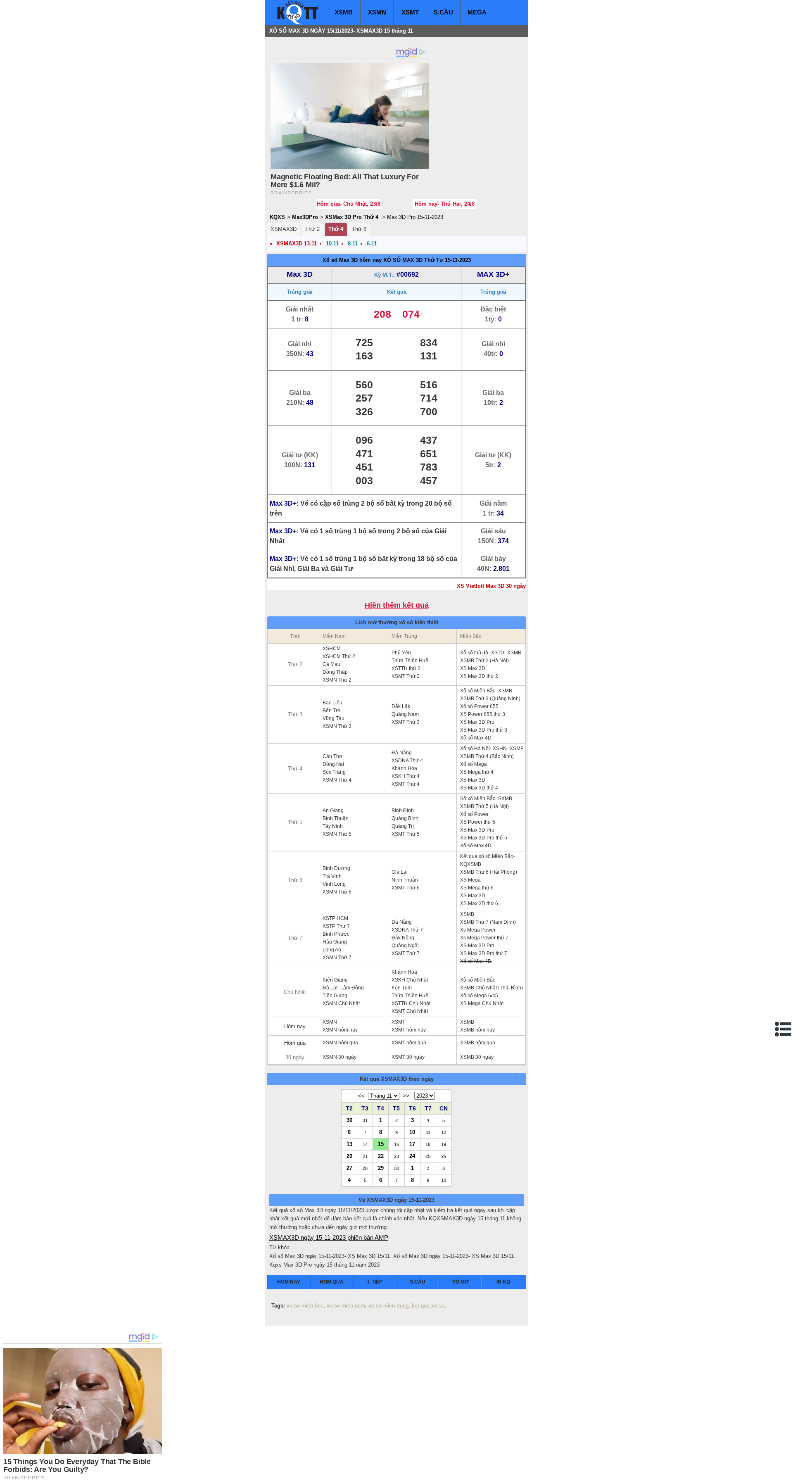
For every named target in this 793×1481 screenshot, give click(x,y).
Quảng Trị (403, 826)
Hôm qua (295, 1043)
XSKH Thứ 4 (406, 776)
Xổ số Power (474, 814)
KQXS (277, 217)
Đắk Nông (403, 938)
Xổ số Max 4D (475, 738)
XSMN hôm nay (340, 1030)
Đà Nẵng (402, 753)
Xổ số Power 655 (479, 706)
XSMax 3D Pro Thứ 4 (351, 217)
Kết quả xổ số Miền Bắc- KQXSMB (487, 860)
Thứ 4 (335, 229)
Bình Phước (336, 934)
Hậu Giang (335, 942)
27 (349, 1168)
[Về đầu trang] (785, 1473)
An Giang (333, 810)
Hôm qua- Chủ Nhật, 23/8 (348, 204)
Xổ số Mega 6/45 (479, 995)
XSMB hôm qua (477, 1043)
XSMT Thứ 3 (406, 722)
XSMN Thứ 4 (337, 780)
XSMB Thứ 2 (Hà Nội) (484, 660)
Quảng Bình (405, 818)
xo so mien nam (346, 1306)
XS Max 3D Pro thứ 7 (483, 953)
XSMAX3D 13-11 (296, 243)
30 (349, 1120)
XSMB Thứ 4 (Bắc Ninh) (487, 756)
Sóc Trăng (334, 772)
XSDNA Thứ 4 (407, 760)
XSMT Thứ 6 (406, 888)
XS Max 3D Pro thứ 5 (483, 838)
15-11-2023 (458, 260)
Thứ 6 (359, 229)
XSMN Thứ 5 (337, 834)
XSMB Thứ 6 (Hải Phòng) (488, 872)
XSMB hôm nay (477, 1030)
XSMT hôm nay (409, 1030)
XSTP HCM (335, 918)
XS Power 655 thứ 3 (482, 714)
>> (406, 1096)
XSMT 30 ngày (408, 1057)
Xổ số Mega (473, 764)
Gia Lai (400, 872)
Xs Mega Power (478, 930)
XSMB (344, 12)
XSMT (410, 12)
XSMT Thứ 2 (406, 676)
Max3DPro (305, 217)
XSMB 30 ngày (477, 1057)
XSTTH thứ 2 (406, 668)
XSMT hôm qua (409, 1043)
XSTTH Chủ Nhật (411, 1003)
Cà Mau (331, 664)
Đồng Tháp (335, 672)
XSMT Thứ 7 (406, 953)
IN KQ (503, 1282)
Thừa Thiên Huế (410, 660)
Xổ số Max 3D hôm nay (352, 260)
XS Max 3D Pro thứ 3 (483, 730)
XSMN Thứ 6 (337, 892)
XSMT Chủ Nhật (410, 1011)
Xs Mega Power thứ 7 (484, 938)
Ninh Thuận (405, 880)
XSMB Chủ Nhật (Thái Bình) (491, 988)
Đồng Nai (333, 764)
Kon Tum (402, 988)
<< (361, 1096)
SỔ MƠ (460, 1282)
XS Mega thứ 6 (477, 888)
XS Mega (470, 880)
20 (349, 1156)
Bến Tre (331, 710)
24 (412, 1156)
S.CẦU (443, 12)
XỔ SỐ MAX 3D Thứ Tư (413, 260)
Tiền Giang (335, 995)
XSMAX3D (284, 229)
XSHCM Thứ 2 (339, 656)
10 (412, 1132)
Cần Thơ (332, 756)
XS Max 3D (472, 668)
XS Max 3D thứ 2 (479, 676)
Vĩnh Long (334, 884)
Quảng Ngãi (405, 946)
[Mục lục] (783, 1029)
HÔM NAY (288, 1282)
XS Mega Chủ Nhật (481, 1003)
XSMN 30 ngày (339, 1057)
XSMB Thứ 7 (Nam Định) (488, 922)
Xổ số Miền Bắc (477, 980)
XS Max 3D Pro (477, 722)
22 (381, 1156)
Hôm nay (295, 1026)
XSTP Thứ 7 (336, 926)
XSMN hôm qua (340, 1043)
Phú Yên (401, 653)
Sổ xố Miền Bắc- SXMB (486, 798)
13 (349, 1144)
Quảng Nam (405, 714)
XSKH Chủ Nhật (410, 980)
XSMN (377, 12)
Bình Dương (336, 868)
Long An (332, 950)
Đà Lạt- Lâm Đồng (343, 988)
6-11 (372, 243)
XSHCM (332, 648)
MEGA (477, 12)
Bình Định (403, 810)
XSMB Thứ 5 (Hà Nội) (484, 806)
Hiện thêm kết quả (397, 605)
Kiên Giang (335, 980)
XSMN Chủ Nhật (341, 1003)
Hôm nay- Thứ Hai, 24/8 (445, 204)
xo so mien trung (388, 1306)
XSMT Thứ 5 (406, 834)
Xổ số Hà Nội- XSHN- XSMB (492, 748)
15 (381, 1144)
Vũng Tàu (333, 718)
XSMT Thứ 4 (406, 784)
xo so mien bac (305, 1306)
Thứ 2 (312, 229)
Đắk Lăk (401, 706)
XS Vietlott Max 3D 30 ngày (491, 586)
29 (381, 1168)
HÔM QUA (332, 1282)
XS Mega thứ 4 (477, 772)
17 (412, 1144)
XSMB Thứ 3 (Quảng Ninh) (490, 698)
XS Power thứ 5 (477, 822)
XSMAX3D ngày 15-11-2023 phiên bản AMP (328, 1237)
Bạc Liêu (332, 703)
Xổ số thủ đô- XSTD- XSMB (490, 653)
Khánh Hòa (404, 768)
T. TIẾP (374, 1282)
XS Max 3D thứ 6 (479, 903)
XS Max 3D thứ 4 (479, 788)
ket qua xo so (428, 1306)
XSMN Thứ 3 (337, 726)
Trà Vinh (332, 876)
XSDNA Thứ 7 (407, 930)
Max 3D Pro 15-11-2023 (415, 217)
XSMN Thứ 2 (337, 680)
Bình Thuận (336, 818)
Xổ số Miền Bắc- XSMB (486, 691)
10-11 (332, 243)
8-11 (353, 243)
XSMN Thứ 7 (337, 957)
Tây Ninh (333, 826)
